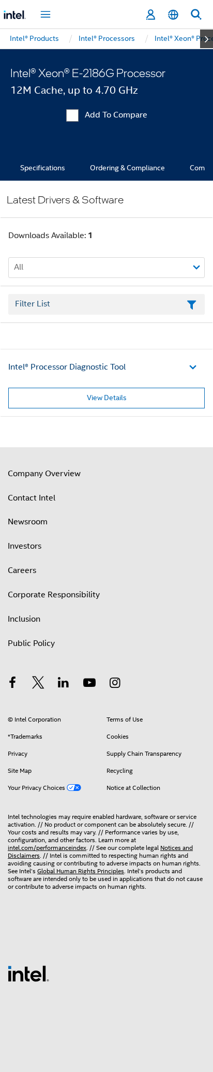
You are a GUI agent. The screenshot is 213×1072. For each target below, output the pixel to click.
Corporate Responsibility (54, 595)
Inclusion (24, 619)
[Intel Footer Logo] (28, 973)
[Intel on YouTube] (89, 684)
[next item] (206, 39)
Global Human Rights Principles (80, 871)
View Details (107, 397)
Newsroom (28, 522)
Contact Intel (31, 498)
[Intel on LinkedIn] (63, 684)
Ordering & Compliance (127, 167)
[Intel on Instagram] (115, 684)
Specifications (42, 167)
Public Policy (31, 643)
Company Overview (44, 473)
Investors (24, 546)
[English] (173, 15)
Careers (22, 570)
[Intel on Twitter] (38, 684)
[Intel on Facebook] (12, 684)
